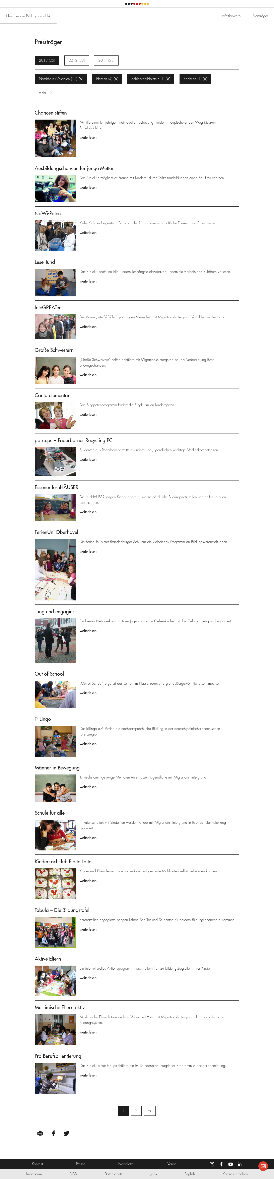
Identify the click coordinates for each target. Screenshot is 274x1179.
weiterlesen (88, 137)
